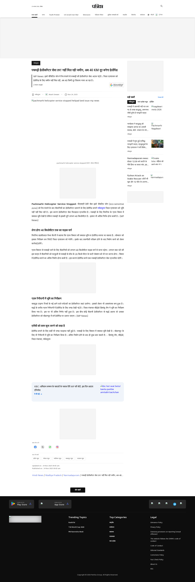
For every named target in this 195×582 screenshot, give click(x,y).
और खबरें (78, 490)
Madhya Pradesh (53, 475)
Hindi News (37, 475)
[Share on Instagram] (57, 447)
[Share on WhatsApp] (50, 447)
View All (160, 97)
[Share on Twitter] (42, 447)
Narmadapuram (71, 475)
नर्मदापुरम (35, 63)
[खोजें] (161, 6)
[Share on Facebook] (35, 447)
